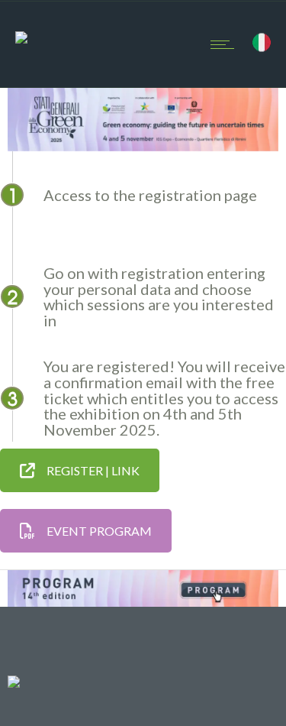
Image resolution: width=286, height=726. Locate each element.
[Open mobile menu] (225, 44)
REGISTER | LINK (93, 470)
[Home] (21, 26)
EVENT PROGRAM (99, 530)
